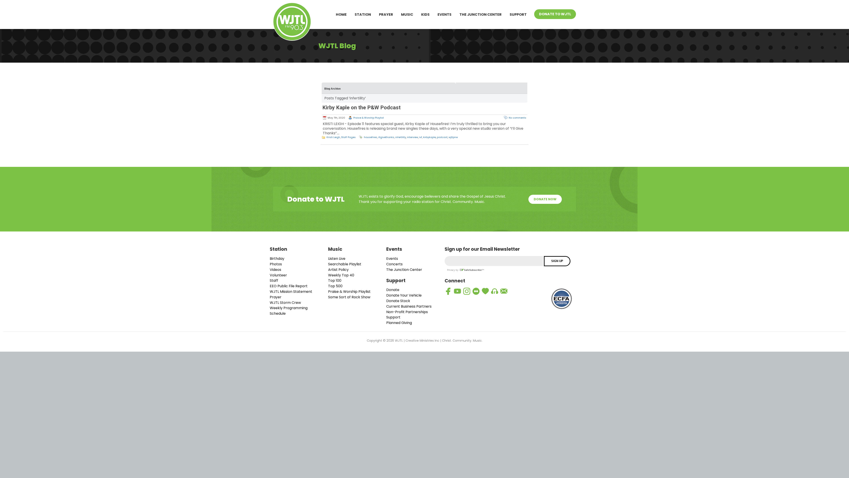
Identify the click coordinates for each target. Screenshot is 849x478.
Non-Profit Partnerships (407, 311)
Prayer (386, 14)
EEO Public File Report (289, 286)
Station (363, 14)
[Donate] (485, 291)
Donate (392, 289)
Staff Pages (348, 137)
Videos (275, 269)
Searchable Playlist (344, 264)
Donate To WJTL (555, 14)
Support (518, 14)
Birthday (277, 258)
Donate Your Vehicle (404, 295)
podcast (442, 137)
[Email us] (503, 291)
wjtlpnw (453, 137)
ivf (420, 137)
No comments (517, 118)
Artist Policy (338, 269)
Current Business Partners (409, 306)
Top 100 (334, 280)
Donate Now (545, 199)
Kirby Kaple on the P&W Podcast (361, 107)
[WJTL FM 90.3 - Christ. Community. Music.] (292, 22)
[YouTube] (457, 291)
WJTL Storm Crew (285, 302)
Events (444, 14)
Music (407, 14)
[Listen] (494, 291)
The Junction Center (480, 14)
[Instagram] (466, 291)
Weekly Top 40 (341, 275)
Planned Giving (399, 322)
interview (412, 137)
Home (341, 14)
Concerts (394, 264)
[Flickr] (476, 291)
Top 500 (335, 286)
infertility (400, 137)
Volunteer (278, 275)
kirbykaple (429, 137)
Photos (276, 264)
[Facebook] (448, 291)
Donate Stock (398, 300)
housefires (370, 137)
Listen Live (336, 258)
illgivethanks (386, 137)
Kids (425, 14)
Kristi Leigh (333, 137)
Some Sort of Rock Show (349, 297)
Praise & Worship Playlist (368, 118)
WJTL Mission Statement (291, 291)
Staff (274, 280)
